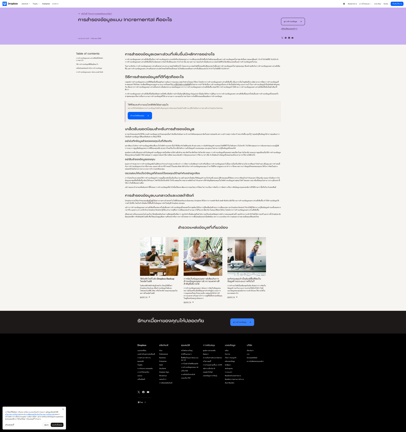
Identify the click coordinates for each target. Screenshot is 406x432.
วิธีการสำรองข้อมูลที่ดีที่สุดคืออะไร (87, 64)
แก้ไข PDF (184, 371)
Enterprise (163, 361)
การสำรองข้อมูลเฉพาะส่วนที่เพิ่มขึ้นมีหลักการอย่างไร (89, 59)
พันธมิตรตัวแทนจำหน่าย (233, 376)
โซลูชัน (139, 365)
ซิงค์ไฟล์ (150, 201)
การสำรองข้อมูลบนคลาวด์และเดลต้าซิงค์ (89, 72)
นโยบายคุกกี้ (207, 361)
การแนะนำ (228, 372)
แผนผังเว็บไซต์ (208, 372)
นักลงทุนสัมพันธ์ (252, 358)
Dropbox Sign (164, 372)
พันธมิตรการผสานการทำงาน (234, 379)
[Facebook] (143, 392)
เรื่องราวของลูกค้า (231, 358)
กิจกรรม (227, 354)
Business (162, 358)
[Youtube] (148, 392)
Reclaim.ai (163, 376)
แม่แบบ (139, 376)
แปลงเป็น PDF (186, 378)
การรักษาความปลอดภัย (145, 368)
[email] (292, 38)
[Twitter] (138, 392)
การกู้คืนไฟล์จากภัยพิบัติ (181, 84)
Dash (161, 365)
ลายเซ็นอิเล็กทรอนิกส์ (188, 374)
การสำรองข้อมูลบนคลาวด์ (189, 367)
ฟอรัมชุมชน (229, 368)
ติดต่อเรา (206, 354)
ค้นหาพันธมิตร (229, 383)
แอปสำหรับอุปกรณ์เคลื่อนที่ (146, 354)
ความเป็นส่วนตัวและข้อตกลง (212, 358)
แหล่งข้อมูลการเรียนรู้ (210, 376)
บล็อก (226, 350)
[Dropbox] (11, 4)
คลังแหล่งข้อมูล (230, 361)
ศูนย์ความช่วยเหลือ (209, 350)
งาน (248, 354)
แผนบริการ (162, 379)
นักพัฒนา (228, 365)
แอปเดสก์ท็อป (141, 350)
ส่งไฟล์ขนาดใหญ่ (186, 350)
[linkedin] (289, 38)
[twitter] (282, 38)
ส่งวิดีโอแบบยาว (186, 354)
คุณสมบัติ (140, 361)
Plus (160, 350)
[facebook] (285, 38)
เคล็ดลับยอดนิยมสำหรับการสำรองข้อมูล (89, 68)
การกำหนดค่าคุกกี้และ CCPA (212, 365)
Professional (163, 354)
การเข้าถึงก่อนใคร (143, 372)
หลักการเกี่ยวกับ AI (209, 368)
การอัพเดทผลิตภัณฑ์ (165, 383)
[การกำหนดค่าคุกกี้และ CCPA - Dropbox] (34, 418)
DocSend (162, 368)
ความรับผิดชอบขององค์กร (255, 361)
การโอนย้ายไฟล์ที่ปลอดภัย (189, 363)
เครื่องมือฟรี (141, 379)
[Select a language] (344, 4)
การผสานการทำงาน (144, 358)
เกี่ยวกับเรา (250, 350)
